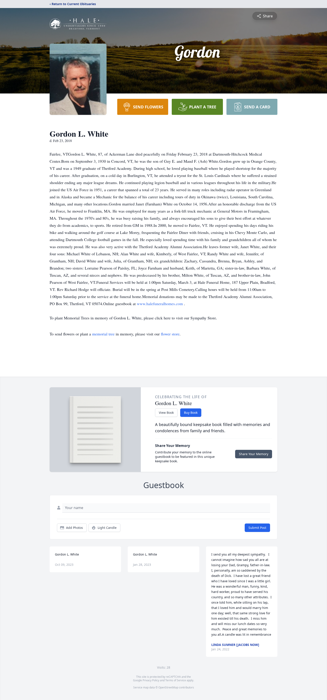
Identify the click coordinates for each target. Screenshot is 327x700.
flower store (170, 334)
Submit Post (257, 528)
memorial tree (103, 334)
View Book (166, 412)
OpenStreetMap (168, 687)
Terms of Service (175, 680)
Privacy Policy (151, 680)
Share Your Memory (253, 454)
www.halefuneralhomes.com (160, 303)
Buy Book (191, 412)
